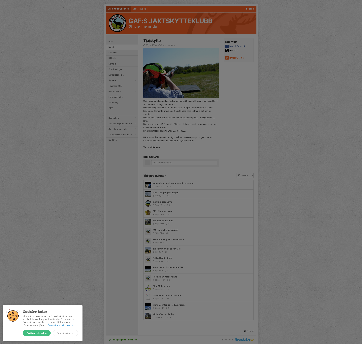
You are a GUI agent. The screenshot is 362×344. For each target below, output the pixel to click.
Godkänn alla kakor (37, 333)
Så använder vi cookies (60, 325)
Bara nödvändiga (65, 333)
